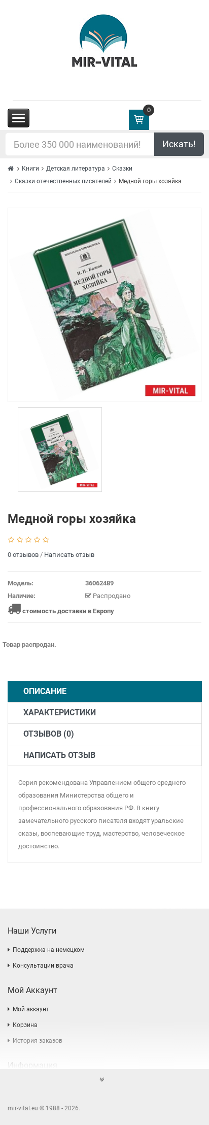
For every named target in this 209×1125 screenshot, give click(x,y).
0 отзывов (23, 554)
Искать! (179, 144)
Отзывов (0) (48, 734)
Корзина (25, 1025)
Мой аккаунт (31, 1009)
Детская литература (75, 168)
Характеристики (59, 712)
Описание (44, 691)
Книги (30, 168)
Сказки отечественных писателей (63, 181)
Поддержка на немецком (49, 949)
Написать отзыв (69, 554)
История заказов (37, 1040)
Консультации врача (43, 965)
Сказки (122, 168)
